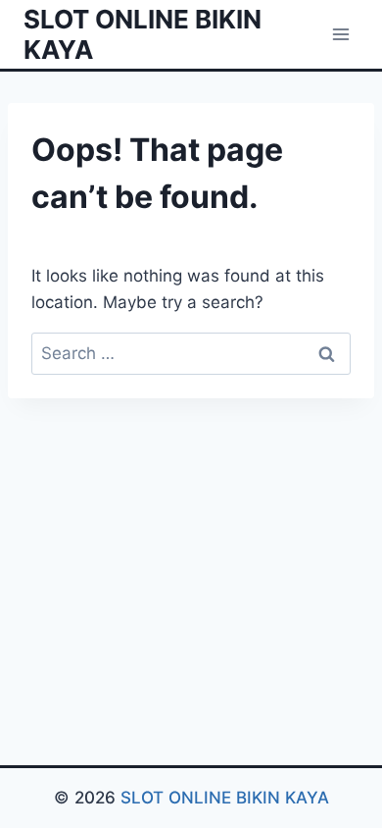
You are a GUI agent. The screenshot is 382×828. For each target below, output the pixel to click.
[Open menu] (340, 34)
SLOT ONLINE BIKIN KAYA (222, 797)
